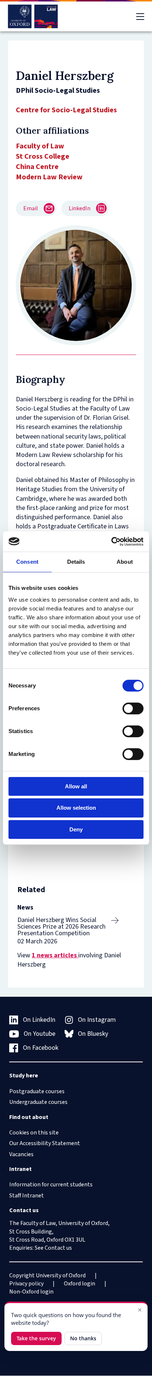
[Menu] (140, 16)
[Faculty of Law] (33, 16)
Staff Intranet (26, 1196)
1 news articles (55, 955)
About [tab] (125, 562)
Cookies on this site (34, 1133)
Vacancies (21, 1154)
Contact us (58, 1248)
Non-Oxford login (31, 1292)
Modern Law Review (49, 177)
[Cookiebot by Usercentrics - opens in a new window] (111, 541)
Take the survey (36, 1338)
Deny (76, 829)
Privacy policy (26, 1284)
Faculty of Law (40, 146)
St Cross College (42, 156)
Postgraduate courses (37, 1091)
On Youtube (39, 1033)
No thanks (83, 1338)
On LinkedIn (39, 1019)
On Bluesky (93, 1033)
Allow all (76, 786)
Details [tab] (76, 562)
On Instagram (97, 1019)
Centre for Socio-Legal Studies (66, 110)
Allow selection (76, 808)
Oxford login (79, 1284)
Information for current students (51, 1184)
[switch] (133, 708)
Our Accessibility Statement (44, 1143)
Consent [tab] (27, 562)
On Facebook (40, 1047)
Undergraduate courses (38, 1102)
